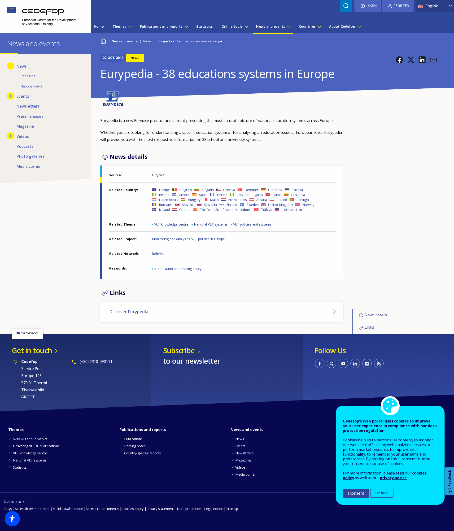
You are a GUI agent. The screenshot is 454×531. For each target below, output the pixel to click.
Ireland (164, 194)
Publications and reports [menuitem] (161, 26)
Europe (164, 189)
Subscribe (179, 350)
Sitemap (232, 508)
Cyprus (258, 194)
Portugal (303, 199)
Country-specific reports (142, 453)
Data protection (189, 508)
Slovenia (210, 204)
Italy (240, 194)
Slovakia (188, 204)
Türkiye (266, 209)
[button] (399, 60)
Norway (308, 204)
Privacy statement (160, 508)
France (222, 194)
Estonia (297, 189)
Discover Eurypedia (128, 311)
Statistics (20, 467)
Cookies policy (133, 508)
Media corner (245, 474)
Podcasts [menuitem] (25, 146)
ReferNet (159, 253)
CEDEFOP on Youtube (343, 363)
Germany (275, 189)
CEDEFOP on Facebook (319, 363)
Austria (261, 199)
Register (401, 5)
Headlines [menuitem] (27, 76)
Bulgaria (207, 189)
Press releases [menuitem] (30, 116)
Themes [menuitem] (119, 26)
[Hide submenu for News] (10, 66)
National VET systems (210, 224)
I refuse (382, 493)
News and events (124, 41)
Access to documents (102, 508)
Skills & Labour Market (30, 439)
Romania (166, 204)
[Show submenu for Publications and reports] (186, 26)
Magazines (243, 460)
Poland (281, 199)
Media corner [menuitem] (29, 166)
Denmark (251, 189)
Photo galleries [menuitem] (30, 156)
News (147, 41)
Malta (214, 199)
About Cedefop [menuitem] (342, 26)
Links (369, 327)
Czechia (229, 189)
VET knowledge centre (171, 224)
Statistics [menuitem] (204, 26)
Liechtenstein (292, 209)
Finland (231, 204)
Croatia (184, 209)
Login (371, 5)
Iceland (164, 209)
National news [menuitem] (31, 86)
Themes (16, 429)
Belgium (185, 189)
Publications (133, 439)
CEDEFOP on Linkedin (355, 363)
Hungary (194, 199)
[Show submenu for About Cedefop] (359, 26)
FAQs (8, 508)
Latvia (277, 194)
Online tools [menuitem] (232, 26)
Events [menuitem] (23, 96)
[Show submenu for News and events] (288, 26)
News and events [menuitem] (270, 26)
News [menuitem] (22, 66)
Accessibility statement (32, 508)
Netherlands (237, 199)
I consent (356, 493)
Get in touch (32, 350)
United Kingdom (280, 204)
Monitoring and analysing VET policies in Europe (188, 239)
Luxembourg (168, 199)
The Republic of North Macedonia (226, 209)
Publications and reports (142, 429)
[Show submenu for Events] (10, 96)
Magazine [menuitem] (25, 126)
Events (240, 446)
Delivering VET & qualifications (36, 446)
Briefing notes (135, 446)
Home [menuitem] (99, 26)
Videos (240, 467)
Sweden (253, 204)
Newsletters (244, 453)
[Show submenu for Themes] (130, 26)
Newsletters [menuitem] (28, 106)
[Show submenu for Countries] (319, 26)
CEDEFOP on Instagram (367, 363)
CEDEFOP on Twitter (331, 363)
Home (103, 41)
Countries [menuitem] (307, 26)
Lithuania (298, 194)
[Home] (42, 16)
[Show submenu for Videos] (10, 135)
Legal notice (213, 508)
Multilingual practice (67, 508)
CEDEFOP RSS (379, 363)
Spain (203, 194)
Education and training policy (179, 268)
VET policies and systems (252, 224)
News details (376, 315)
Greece (184, 194)
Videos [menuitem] (23, 136)
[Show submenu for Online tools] (246, 26)
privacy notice (393, 477)
